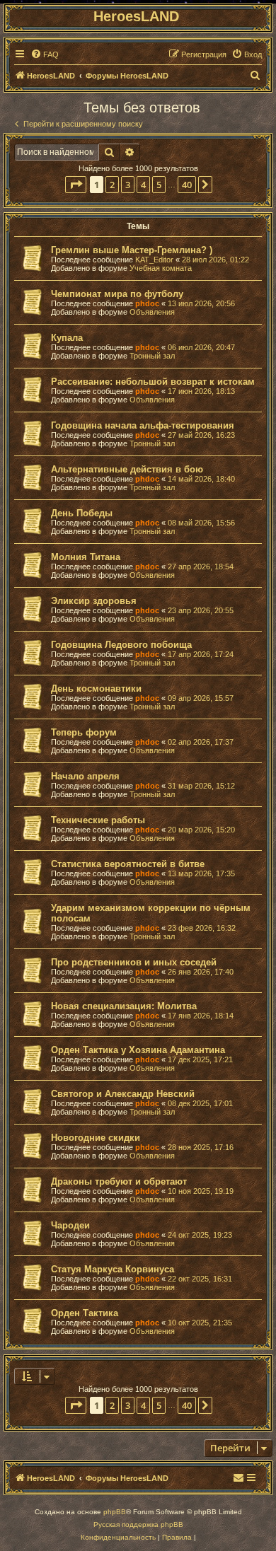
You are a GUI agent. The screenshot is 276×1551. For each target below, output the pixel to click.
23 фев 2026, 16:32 (202, 928)
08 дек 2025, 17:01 (200, 1103)
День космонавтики (96, 688)
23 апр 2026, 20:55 (201, 610)
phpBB (114, 1512)
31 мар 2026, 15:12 (201, 786)
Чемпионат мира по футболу (117, 294)
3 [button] (127, 184)
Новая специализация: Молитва (124, 1006)
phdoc (147, 303)
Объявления (152, 312)
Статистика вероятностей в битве (128, 864)
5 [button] (158, 184)
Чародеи (70, 1225)
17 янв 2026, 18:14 (201, 1015)
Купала (67, 337)
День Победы (82, 513)
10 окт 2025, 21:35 (200, 1322)
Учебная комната (161, 268)
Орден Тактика (84, 1313)
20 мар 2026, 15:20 (201, 829)
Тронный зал (152, 356)
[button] (75, 184)
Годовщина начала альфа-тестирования (142, 425)
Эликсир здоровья (94, 601)
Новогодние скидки (95, 1137)
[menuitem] (44, 54)
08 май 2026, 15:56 (201, 522)
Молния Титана (85, 557)
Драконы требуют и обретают (119, 1181)
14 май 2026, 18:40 (201, 479)
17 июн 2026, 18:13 (201, 391)
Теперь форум (84, 732)
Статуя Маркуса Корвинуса (112, 1269)
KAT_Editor (154, 259)
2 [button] (112, 184)
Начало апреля (85, 776)
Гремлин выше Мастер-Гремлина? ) (131, 250)
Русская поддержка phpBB (138, 1524)
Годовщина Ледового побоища (121, 644)
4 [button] (143, 184)
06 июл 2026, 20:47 (201, 347)
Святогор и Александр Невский (123, 1093)
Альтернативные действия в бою (127, 469)
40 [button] (187, 184)
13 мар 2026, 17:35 (201, 873)
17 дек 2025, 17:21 (200, 1059)
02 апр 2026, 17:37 (201, 742)
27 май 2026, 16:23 (201, 435)
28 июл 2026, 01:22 (215, 259)
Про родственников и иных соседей (134, 962)
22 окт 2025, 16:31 (200, 1278)
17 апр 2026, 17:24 (201, 654)
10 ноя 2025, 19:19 (201, 1191)
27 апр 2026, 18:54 (201, 566)
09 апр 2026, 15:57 (201, 698)
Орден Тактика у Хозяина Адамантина (138, 1050)
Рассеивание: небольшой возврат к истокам (153, 381)
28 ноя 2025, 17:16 (201, 1147)
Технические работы (98, 820)
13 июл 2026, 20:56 (201, 303)
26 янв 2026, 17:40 (201, 972)
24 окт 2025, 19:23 (200, 1235)
